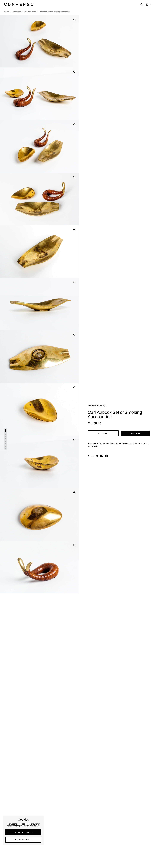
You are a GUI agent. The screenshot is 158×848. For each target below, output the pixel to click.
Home (6, 12)
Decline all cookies (23, 840)
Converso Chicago (98, 405)
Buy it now (135, 433)
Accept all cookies (23, 832)
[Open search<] (141, 4)
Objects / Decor (30, 12)
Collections (16, 12)
